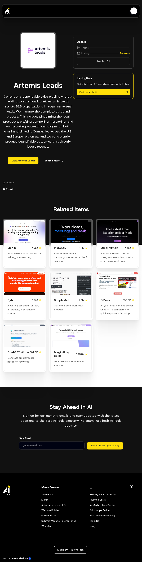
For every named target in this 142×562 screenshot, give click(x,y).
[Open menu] (133, 11)
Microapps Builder (100, 510)
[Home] (8, 10)
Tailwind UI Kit (98, 499)
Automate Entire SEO (53, 505)
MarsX (44, 499)
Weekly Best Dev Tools (103, 494)
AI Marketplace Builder (102, 505)
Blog (92, 526)
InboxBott (95, 520)
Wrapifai (46, 526)
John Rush (47, 494)
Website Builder (50, 510)
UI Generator (48, 515)
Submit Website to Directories (58, 520)
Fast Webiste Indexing (102, 515)
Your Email (25, 438)
